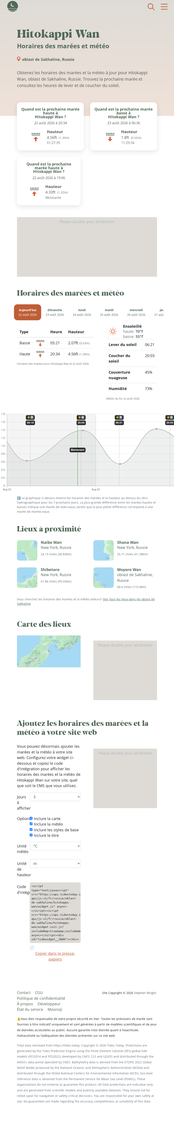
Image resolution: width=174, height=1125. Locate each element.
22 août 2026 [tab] (27, 312)
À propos (25, 1003)
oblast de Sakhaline (41, 59)
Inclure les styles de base (56, 829)
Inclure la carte (47, 818)
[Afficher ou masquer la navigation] (164, 6)
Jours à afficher (20, 802)
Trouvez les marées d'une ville (151, 7)
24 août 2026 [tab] (82, 312)
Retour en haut (162, 1113)
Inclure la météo (48, 824)
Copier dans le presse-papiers (55, 956)
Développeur (49, 1003)
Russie (68, 59)
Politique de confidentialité (41, 998)
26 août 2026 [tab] (136, 312)
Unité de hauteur (20, 869)
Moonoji (55, 1009)
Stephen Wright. (145, 993)
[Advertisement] (87, 247)
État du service (30, 1009)
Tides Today (12, 6)
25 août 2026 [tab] (109, 312)
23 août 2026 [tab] (55, 312)
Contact (24, 992)
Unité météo (20, 848)
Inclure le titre (46, 835)
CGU (39, 992)
